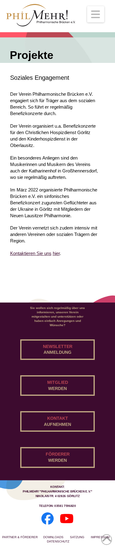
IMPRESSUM (100, 537)
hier (56, 253)
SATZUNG (77, 537)
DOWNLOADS (53, 537)
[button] (96, 14)
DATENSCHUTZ (58, 541)
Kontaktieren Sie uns (31, 253)
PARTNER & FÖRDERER (20, 537)
